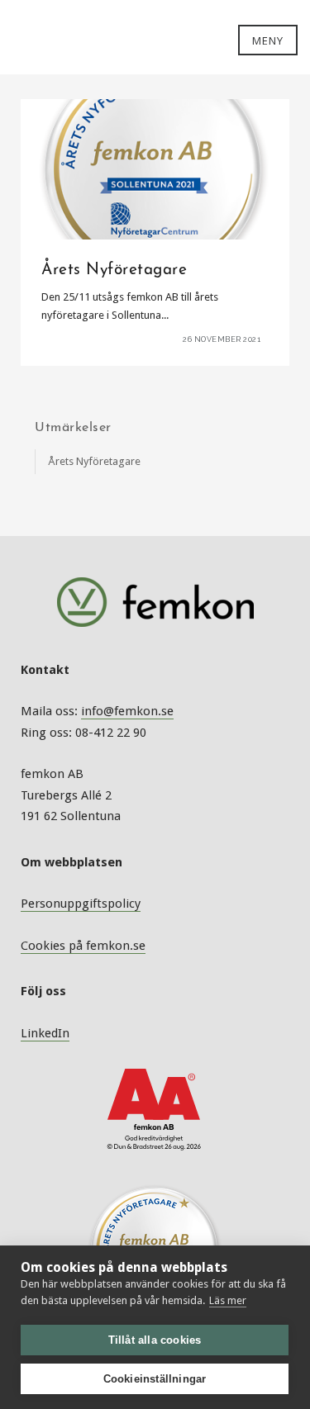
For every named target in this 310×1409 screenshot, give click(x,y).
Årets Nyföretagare (94, 461)
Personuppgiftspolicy (81, 903)
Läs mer (227, 1300)
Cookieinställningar (155, 1379)
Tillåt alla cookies (155, 1340)
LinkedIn (45, 1033)
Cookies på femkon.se (83, 945)
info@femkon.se (127, 711)
